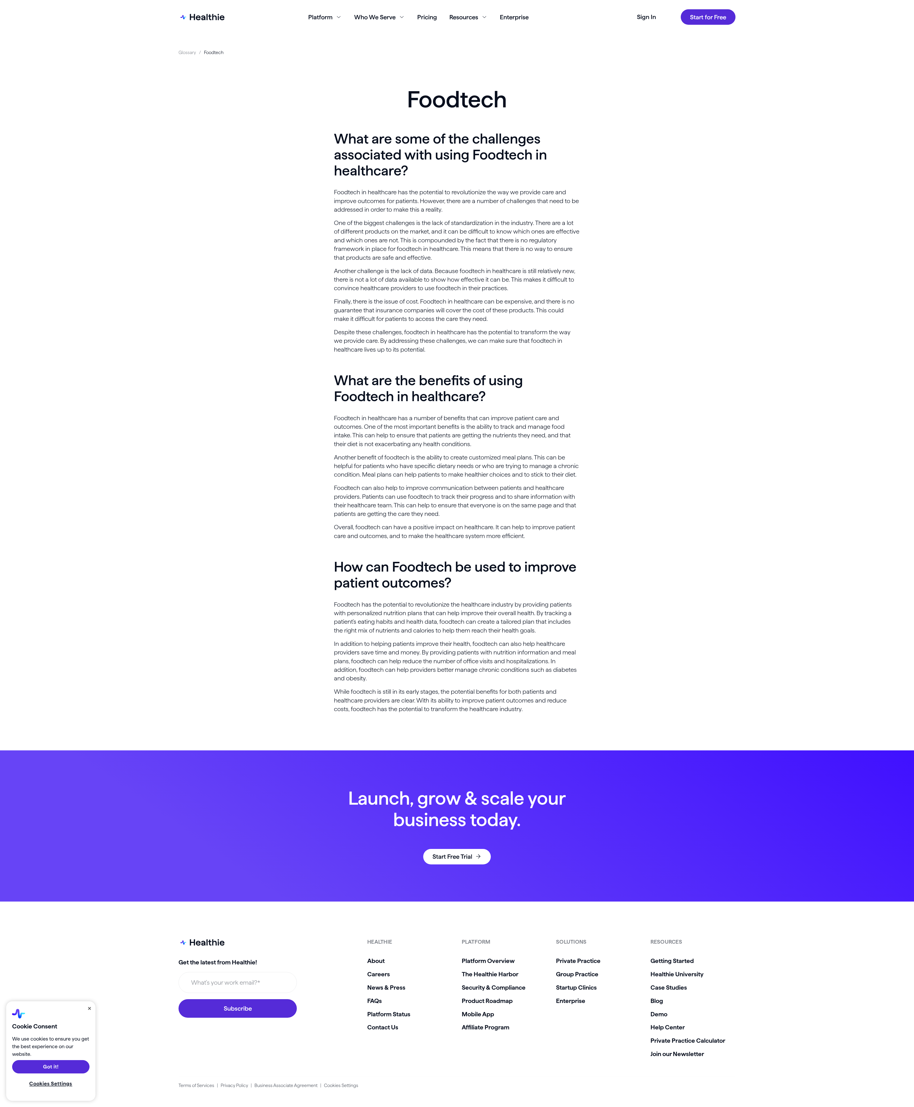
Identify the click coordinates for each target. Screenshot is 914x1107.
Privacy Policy (234, 1085)
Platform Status (388, 1014)
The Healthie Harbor (490, 974)
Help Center (668, 1027)
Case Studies (669, 987)
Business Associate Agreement (286, 1085)
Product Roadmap (487, 1000)
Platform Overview (488, 960)
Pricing (427, 17)
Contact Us (382, 1027)
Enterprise (514, 17)
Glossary (187, 52)
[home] (201, 17)
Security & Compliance (494, 987)
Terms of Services (196, 1085)
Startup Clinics (576, 987)
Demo (659, 1014)
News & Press (386, 987)
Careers (378, 974)
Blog (657, 1000)
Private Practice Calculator (688, 1040)
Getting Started (672, 960)
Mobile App (478, 1014)
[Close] (89, 1008)
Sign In (646, 16)
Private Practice (578, 960)
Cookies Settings (341, 1085)
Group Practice (577, 974)
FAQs (374, 1000)
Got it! (51, 1066)
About (376, 960)
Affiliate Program (485, 1027)
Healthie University (677, 974)
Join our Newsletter (677, 1053)
